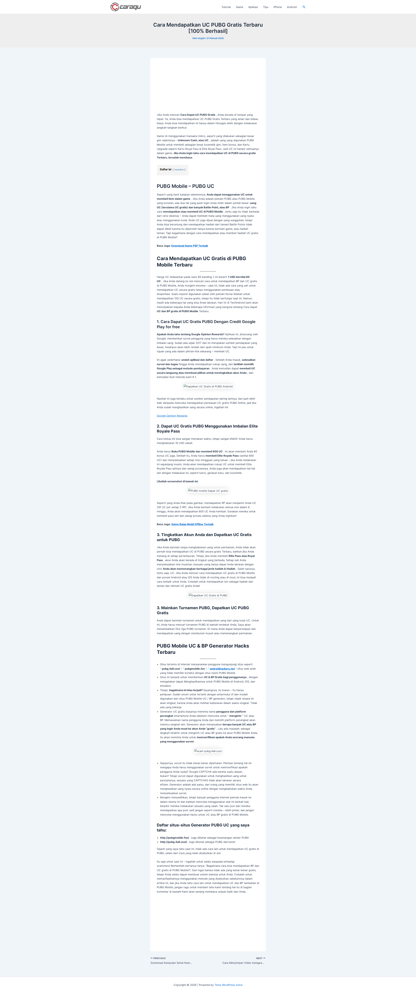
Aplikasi (253, 7)
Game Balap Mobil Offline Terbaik (192, 524)
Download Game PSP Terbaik (189, 245)
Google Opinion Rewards (172, 415)
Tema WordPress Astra (228, 985)
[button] (304, 7)
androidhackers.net (222, 668)
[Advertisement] (208, 88)
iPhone (277, 7)
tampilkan (179, 169)
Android (292, 7)
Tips (265, 7)
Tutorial (226, 7)
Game (239, 7)
